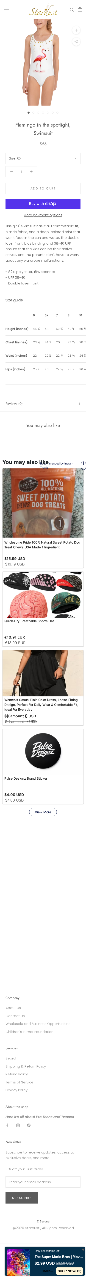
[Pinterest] (29, 1125)
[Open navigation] (6, 9)
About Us (13, 1007)
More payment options (43, 215)
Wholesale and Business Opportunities (38, 1023)
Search (11, 1058)
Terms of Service (19, 1082)
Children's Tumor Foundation (29, 1031)
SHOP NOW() (69, 1271)
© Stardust (43, 1221)
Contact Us (15, 1015)
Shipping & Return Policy (26, 1066)
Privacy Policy (17, 1090)
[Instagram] (18, 1125)
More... (47, 1271)
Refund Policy (17, 1074)
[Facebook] (7, 1125)
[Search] (72, 10)
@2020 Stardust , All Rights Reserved (43, 1227)
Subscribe (22, 1198)
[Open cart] (80, 9)
